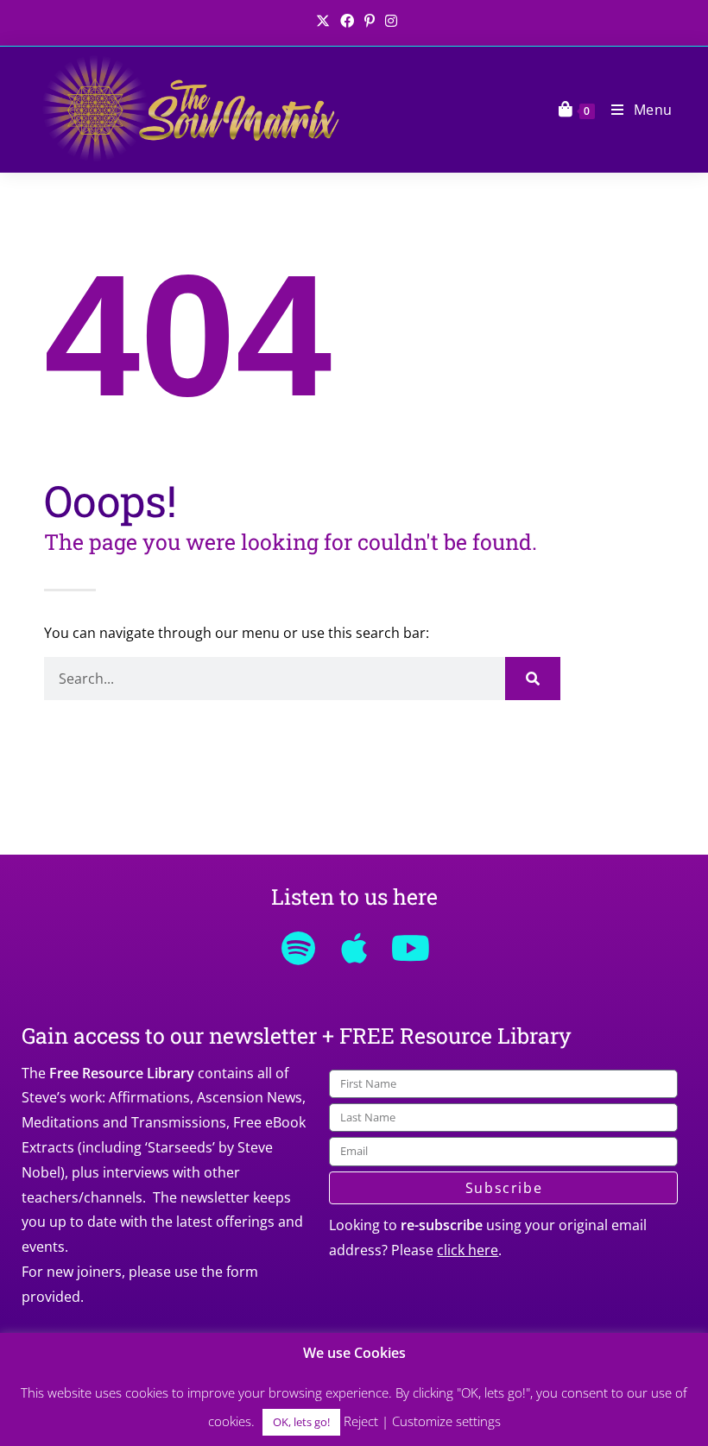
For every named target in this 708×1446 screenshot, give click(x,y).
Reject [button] (361, 1421)
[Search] (532, 678)
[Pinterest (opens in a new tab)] (369, 20)
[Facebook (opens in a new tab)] (347, 20)
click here (467, 1250)
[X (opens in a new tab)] (323, 20)
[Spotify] (297, 947)
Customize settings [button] (446, 1421)
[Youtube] (410, 947)
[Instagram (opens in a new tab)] (388, 20)
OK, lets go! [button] (301, 1422)
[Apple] (354, 947)
